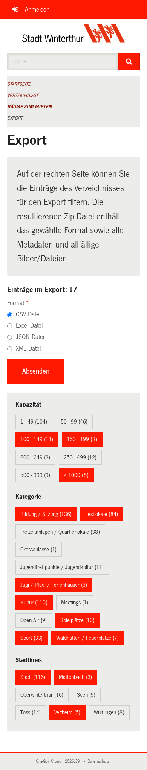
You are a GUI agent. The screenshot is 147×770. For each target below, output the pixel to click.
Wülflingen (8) (109, 712)
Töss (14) (30, 712)
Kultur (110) (33, 603)
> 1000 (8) (76, 475)
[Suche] (129, 61)
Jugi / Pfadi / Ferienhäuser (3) (53, 585)
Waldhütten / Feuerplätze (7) (87, 638)
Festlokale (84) (101, 514)
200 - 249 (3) (35, 457)
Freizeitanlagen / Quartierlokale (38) (60, 532)
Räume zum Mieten (29, 106)
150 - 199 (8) (82, 439)
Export (15, 118)
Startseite (19, 84)
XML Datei (28, 348)
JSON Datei (30, 337)
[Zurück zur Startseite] (73, 35)
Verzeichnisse (23, 95)
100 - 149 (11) (36, 439)
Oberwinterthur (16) (41, 695)
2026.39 (73, 761)
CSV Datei (28, 314)
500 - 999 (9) (35, 475)
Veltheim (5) (67, 712)
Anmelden (37, 9)
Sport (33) (31, 638)
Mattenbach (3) (75, 677)
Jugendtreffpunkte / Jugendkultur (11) (62, 567)
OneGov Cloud (50, 761)
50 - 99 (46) (74, 422)
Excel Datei (29, 325)
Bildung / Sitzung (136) (46, 514)
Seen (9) (86, 695)
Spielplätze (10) (77, 620)
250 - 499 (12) (80, 457)
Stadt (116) (32, 677)
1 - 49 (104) (33, 422)
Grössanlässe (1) (38, 550)
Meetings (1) (74, 603)
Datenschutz (99, 761)
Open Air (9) (33, 620)
